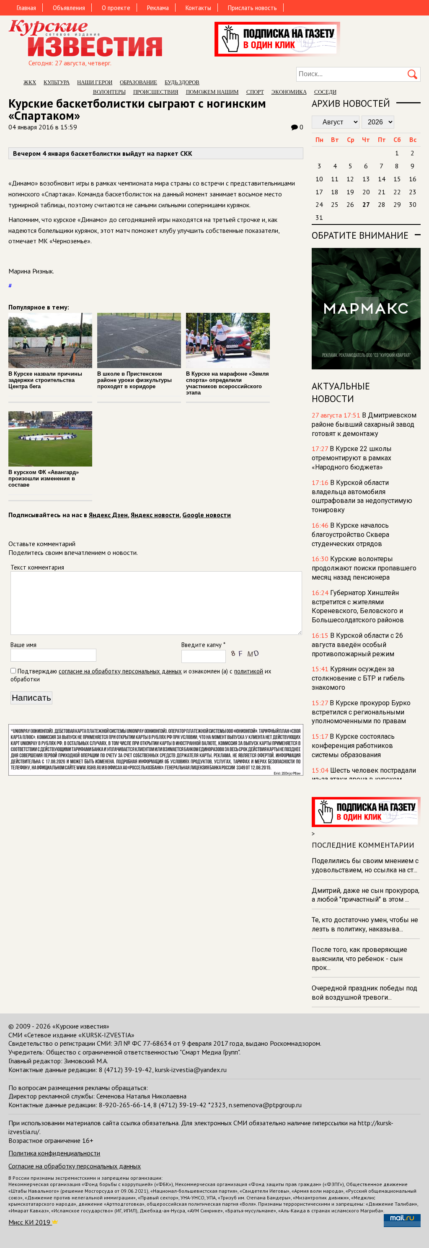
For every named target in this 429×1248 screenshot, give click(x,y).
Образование (138, 82)
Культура (57, 82)
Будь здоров (182, 82)
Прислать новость (252, 8)
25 (335, 204)
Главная (26, 8)
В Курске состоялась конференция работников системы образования (353, 745)
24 (319, 204)
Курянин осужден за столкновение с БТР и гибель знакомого (358, 678)
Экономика (289, 92)
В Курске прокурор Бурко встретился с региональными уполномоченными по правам (361, 712)
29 (397, 204)
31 (319, 217)
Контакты (198, 8)
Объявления (69, 8)
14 (381, 179)
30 (412, 204)
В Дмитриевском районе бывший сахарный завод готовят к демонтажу (364, 424)
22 (397, 192)
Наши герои (94, 82)
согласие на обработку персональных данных (120, 671)
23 (412, 192)
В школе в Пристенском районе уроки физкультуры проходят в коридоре (134, 380)
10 (319, 179)
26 (350, 204)
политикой (248, 671)
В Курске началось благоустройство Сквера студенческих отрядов (350, 534)
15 (397, 179)
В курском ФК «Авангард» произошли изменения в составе (43, 478)
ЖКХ (29, 82)
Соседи (325, 92)
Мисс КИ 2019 (30, 1222)
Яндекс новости (155, 515)
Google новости (206, 515)
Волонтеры (109, 92)
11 (335, 179)
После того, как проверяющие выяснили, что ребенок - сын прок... (359, 959)
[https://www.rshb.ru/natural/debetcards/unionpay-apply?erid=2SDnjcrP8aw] (155, 773)
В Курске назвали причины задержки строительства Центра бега (45, 380)
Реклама (158, 8)
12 (350, 179)
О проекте (116, 8)
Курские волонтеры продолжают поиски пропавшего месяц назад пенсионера (364, 568)
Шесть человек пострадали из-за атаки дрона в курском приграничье (364, 779)
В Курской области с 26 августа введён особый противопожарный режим (357, 645)
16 (412, 179)
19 (350, 192)
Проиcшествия (155, 92)
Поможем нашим (212, 92)
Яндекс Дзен (108, 515)
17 (319, 192)
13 (366, 179)
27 (366, 204)
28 (381, 204)
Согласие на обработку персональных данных (74, 1166)
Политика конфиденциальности (54, 1153)
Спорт (255, 92)
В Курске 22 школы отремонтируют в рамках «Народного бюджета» (352, 458)
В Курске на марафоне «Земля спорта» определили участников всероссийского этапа (227, 383)
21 (381, 192)
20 (366, 192)
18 (335, 192)
